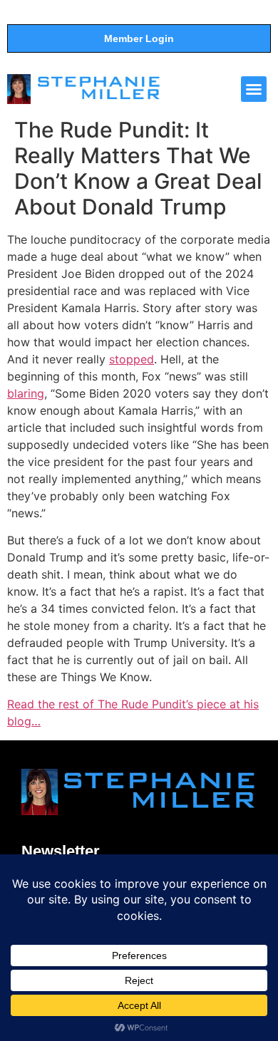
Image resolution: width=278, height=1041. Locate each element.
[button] (254, 89)
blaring (25, 393)
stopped (131, 359)
